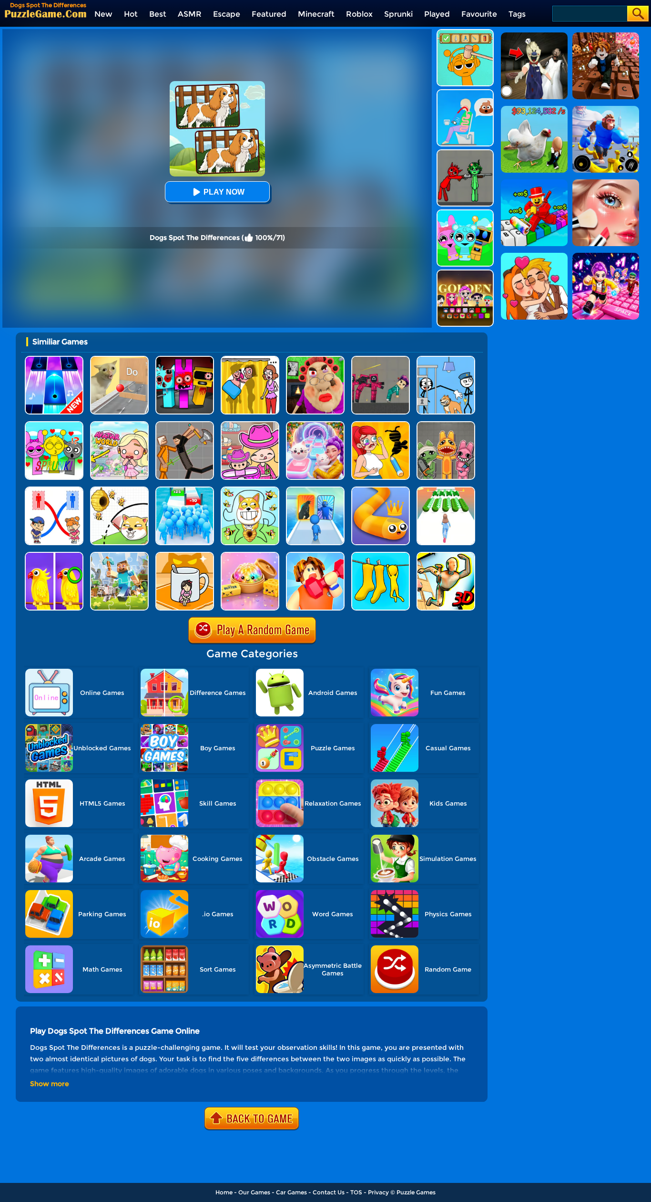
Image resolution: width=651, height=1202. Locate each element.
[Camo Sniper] (380, 555)
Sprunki (398, 14)
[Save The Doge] (250, 490)
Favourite (479, 14)
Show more (49, 1083)
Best (157, 14)
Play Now (223, 192)
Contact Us (329, 1192)
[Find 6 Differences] (54, 555)
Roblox (359, 14)
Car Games (291, 1192)
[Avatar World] (250, 424)
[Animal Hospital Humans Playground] (446, 424)
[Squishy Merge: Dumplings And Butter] (250, 555)
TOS (356, 1192)
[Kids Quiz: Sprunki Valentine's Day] (54, 424)
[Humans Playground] (184, 424)
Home (224, 1192)
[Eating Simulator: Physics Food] (465, 92)
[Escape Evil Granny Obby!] (315, 359)
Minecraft (316, 14)
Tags (517, 14)
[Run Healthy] (446, 490)
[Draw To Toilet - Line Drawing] (54, 490)
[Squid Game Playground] (380, 359)
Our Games (254, 1192)
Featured (269, 14)
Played (437, 14)
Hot (131, 14)
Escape (226, 14)
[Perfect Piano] (54, 359)
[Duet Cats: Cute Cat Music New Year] (315, 424)
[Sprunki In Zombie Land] (184, 359)
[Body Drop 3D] (446, 555)
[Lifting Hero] (315, 555)
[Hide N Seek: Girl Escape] (184, 555)
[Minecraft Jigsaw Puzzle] (119, 555)
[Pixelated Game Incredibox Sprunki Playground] (465, 152)
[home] (45, 13)
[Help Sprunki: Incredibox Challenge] (465, 32)
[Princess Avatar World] (119, 424)
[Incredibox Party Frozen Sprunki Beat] (465, 213)
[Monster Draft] (315, 490)
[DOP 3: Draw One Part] (380, 424)
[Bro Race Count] (184, 490)
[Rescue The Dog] (119, 490)
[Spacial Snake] (380, 490)
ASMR (190, 14)
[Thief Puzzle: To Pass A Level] (446, 359)
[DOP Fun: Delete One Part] (250, 359)
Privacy (378, 1192)
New (103, 14)
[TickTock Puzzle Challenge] (119, 359)
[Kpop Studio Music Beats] (465, 273)
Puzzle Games (416, 1192)
